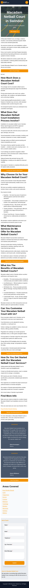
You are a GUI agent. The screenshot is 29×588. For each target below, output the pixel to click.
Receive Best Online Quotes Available (14, 261)
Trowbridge (5, 504)
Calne (4, 492)
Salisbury (5, 510)
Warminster (5, 508)
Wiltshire (5, 513)
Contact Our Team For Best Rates (14, 170)
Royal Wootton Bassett (6, 408)
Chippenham (6, 495)
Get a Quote (13, 31)
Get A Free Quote (14, 480)
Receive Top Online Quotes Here (14, 353)
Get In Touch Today (14, 70)
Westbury (5, 506)
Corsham (5, 499)
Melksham (5, 501)
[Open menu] (26, 2)
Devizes (5, 497)
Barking (15, 408)
